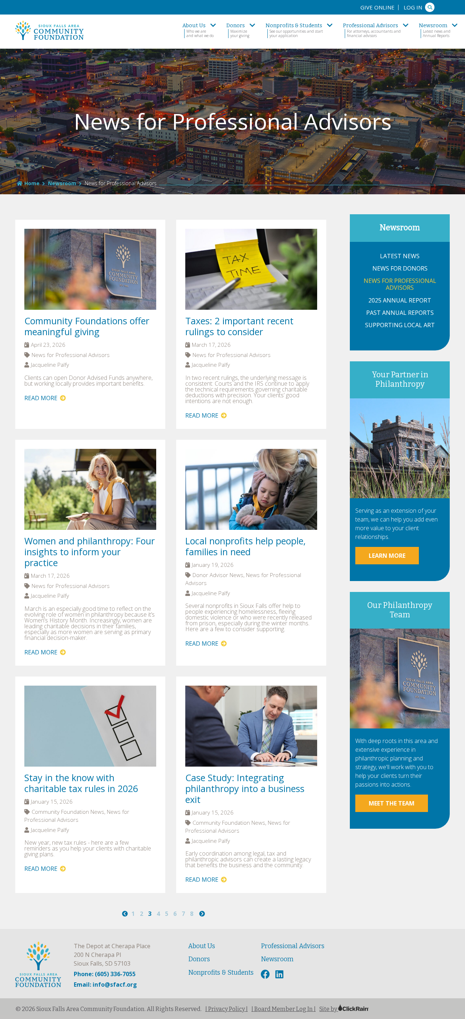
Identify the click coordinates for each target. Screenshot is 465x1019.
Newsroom (62, 183)
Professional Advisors (292, 946)
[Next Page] (202, 913)
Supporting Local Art (400, 325)
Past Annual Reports (400, 312)
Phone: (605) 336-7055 (105, 974)
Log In (413, 7)
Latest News (400, 256)
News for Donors (400, 268)
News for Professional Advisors (400, 284)
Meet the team (392, 803)
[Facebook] (266, 974)
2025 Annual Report (399, 300)
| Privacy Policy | (226, 1009)
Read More (41, 398)
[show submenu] (213, 25)
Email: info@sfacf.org (105, 984)
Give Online (377, 7)
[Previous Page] (125, 913)
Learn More (387, 556)
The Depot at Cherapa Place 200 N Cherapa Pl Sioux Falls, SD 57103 (112, 954)
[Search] (429, 7)
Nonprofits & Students (221, 973)
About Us (201, 946)
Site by (328, 1009)
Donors (199, 959)
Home (32, 183)
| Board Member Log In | (283, 1009)
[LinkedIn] (280, 974)
